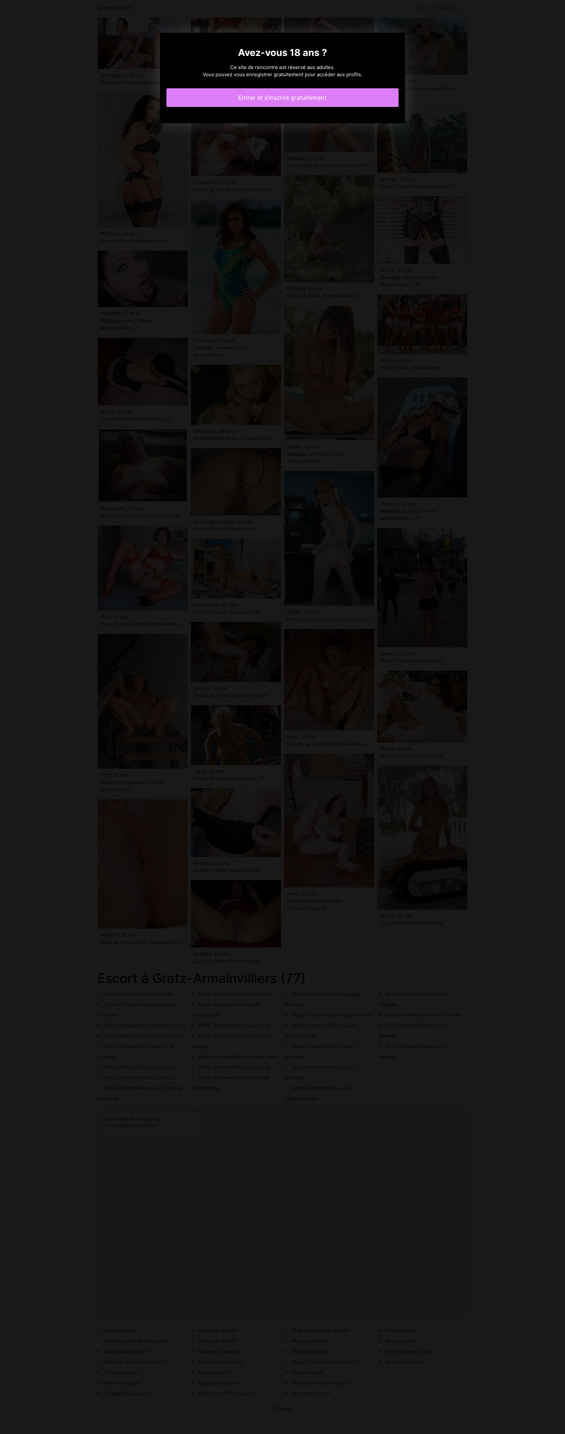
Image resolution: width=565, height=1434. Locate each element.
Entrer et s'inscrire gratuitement (282, 97)
